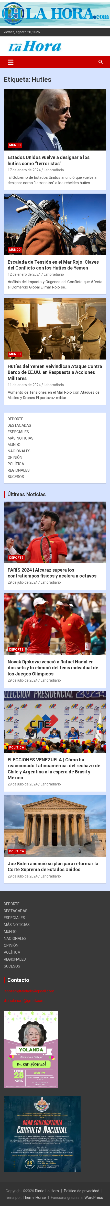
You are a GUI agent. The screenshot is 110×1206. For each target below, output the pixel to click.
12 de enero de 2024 (24, 274)
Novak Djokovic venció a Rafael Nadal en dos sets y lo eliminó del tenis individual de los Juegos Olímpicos (53, 667)
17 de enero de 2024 (24, 170)
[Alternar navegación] (10, 62)
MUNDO (15, 145)
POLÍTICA (16, 464)
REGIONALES (19, 470)
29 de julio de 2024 (23, 582)
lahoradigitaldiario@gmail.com (29, 991)
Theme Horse (34, 1197)
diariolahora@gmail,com (24, 1000)
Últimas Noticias (26, 494)
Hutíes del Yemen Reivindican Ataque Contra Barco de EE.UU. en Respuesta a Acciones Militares (55, 372)
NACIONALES (19, 451)
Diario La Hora (47, 1191)
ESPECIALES (18, 432)
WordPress (93, 1197)
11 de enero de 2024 (24, 385)
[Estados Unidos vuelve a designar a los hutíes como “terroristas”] (55, 120)
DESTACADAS (19, 425)
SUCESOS (16, 476)
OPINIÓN (15, 457)
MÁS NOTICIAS (21, 438)
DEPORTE (15, 419)
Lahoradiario (54, 170)
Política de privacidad (81, 1191)
